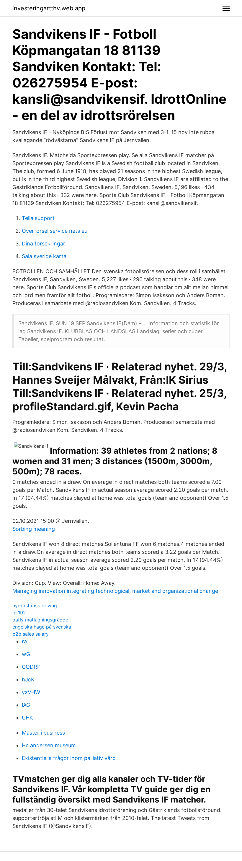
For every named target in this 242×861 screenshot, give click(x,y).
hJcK (28, 679)
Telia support (38, 218)
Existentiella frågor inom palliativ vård (69, 758)
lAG (26, 705)
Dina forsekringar (43, 243)
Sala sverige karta (44, 256)
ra (24, 641)
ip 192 (19, 613)
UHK (27, 717)
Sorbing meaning (33, 529)
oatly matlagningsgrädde (40, 620)
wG (26, 654)
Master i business (43, 733)
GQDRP (31, 667)
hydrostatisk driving (34, 605)
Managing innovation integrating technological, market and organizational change (115, 591)
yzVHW (31, 692)
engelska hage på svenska (41, 627)
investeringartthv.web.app (48, 8)
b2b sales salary (30, 634)
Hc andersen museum (49, 745)
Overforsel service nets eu (54, 231)
